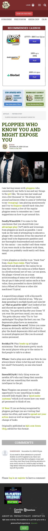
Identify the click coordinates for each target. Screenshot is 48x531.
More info (34, 523)
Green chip (33, 19)
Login (28, 5)
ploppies (30, 188)
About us (7, 516)
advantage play (9, 227)
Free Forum (20, 19)
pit (9, 194)
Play (34, 41)
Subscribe (6, 19)
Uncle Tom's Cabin (15, 263)
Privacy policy (22, 516)
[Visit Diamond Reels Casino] (13, 497)
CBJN (44, 19)
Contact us (38, 516)
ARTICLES (6, 114)
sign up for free (24, 13)
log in (12, 478)
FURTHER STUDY (17, 114)
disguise (17, 205)
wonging (12, 202)
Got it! (24, 528)
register (21, 478)
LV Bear (5, 408)
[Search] (45, 5)
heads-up (23, 343)
